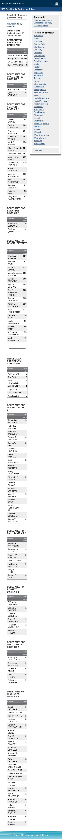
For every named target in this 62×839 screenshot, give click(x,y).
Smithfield (38, 121)
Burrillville (38, 41)
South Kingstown (41, 123)
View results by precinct (14, 25)
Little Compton (40, 84)
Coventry (38, 50)
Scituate (37, 118)
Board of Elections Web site (26, 835)
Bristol (36, 38)
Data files (38, 150)
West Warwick (40, 138)
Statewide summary (43, 20)
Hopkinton (38, 72)
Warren (37, 129)
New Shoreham (41, 92)
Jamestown (39, 75)
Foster (37, 67)
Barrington (38, 35)
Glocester (38, 70)
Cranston (38, 52)
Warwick (37, 132)
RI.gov (45, 835)
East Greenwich (41, 58)
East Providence (41, 61)
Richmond (38, 115)
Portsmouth (39, 109)
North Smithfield (41, 104)
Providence (39, 112)
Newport (37, 95)
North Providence (42, 101)
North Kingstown (41, 98)
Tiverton (37, 126)
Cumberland (39, 55)
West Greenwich (41, 135)
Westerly (38, 140)
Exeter (37, 64)
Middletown (39, 87)
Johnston (38, 78)
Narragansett (40, 89)
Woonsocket (39, 143)
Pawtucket (38, 106)
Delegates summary (43, 23)
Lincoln (37, 81)
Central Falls (39, 44)
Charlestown (39, 47)
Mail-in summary (41, 25)
